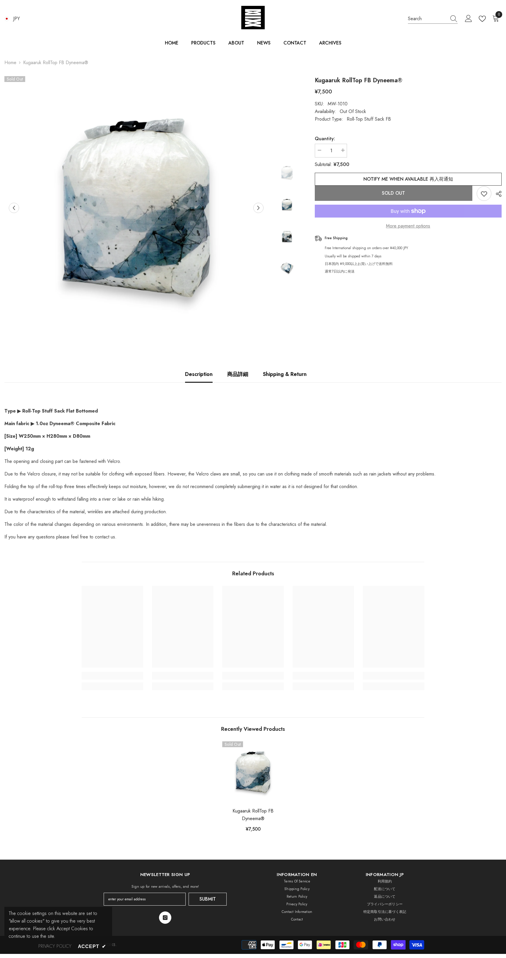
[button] (14, 208)
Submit (207, 899)
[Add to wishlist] (484, 193)
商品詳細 (237, 374)
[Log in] (468, 18)
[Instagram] (165, 917)
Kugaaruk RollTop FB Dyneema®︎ (253, 815)
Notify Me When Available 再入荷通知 (408, 179)
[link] (112, 676)
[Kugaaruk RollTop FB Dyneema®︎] (253, 772)
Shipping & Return (285, 374)
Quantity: (325, 138)
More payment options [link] (408, 226)
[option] (136, 208)
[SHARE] (496, 194)
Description (199, 374)
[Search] (433, 19)
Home (10, 62)
